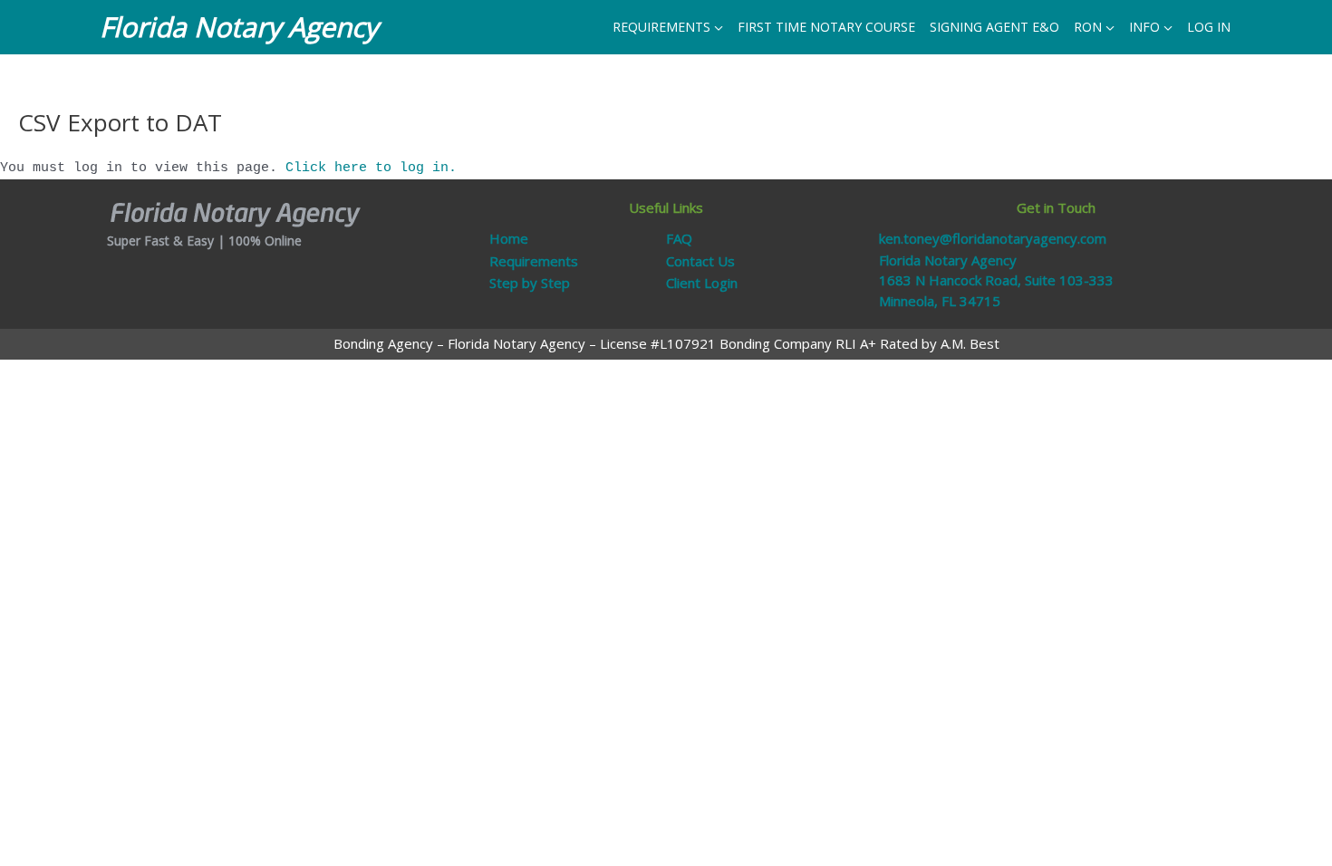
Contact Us (700, 261)
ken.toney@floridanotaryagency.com (992, 238)
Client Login (702, 283)
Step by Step (529, 283)
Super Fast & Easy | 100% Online (204, 240)
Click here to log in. (371, 168)
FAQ (679, 238)
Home (508, 238)
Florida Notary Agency (239, 26)
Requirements (533, 261)
